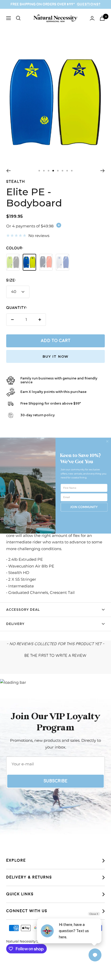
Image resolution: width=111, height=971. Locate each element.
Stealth (15, 181)
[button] (55, 655)
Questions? (88, 4)
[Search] (18, 18)
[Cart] (102, 18)
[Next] (102, 170)
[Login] (92, 18)
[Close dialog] (107, 441)
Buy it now (56, 356)
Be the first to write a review (55, 655)
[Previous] (8, 170)
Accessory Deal (23, 610)
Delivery (15, 624)
